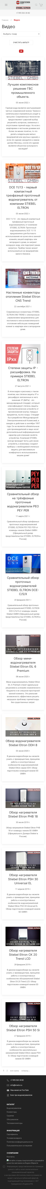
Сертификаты (12, 1134)
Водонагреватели (14, 1108)
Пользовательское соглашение (19, 1146)
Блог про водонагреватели (21, 1095)
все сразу (14, 1071)
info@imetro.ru (16, 1085)
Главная (5, 20)
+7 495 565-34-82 (23, 13)
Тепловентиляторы (14, 1123)
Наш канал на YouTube (19, 1090)
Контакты (11, 1157)
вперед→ (25, 1071)
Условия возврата (14, 1138)
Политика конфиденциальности (20, 1142)
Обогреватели (12, 1119)
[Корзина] (41, 5)
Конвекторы (12, 1112)
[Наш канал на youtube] (21, 51)
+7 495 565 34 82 (17, 1080)
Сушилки (10, 1116)
